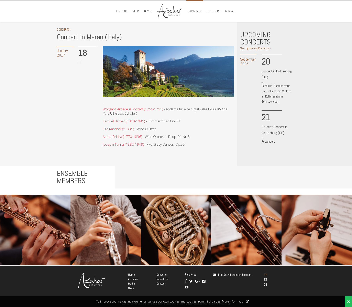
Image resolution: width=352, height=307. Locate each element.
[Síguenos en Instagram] (203, 281)
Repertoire (213, 11)
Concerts (194, 11)
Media (135, 11)
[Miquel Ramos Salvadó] (317, 230)
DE (265, 284)
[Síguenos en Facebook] (186, 281)
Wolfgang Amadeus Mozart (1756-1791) (133, 109)
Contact (230, 11)
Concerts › (64, 29)
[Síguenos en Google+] (198, 281)
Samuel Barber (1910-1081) (124, 121)
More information (233, 301)
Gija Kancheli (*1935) (118, 128)
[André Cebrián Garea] (35, 230)
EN (265, 275)
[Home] (170, 11)
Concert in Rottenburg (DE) (277, 74)
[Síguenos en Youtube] (186, 287)
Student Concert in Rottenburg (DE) (274, 129)
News (147, 11)
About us (122, 11)
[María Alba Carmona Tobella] (105, 230)
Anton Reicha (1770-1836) (122, 136)
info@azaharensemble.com (234, 275)
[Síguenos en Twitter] (191, 281)
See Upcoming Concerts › (255, 48)
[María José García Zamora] (246, 230)
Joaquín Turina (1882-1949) (123, 144)
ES (265, 279)
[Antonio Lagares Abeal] (176, 230)
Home (131, 274)
